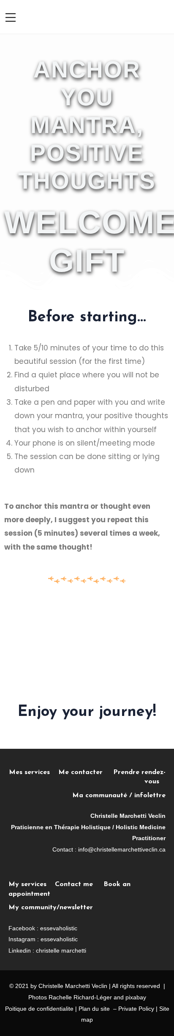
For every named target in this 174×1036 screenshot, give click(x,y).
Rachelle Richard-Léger (80, 997)
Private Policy (136, 1008)
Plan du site (94, 1008)
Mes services (29, 772)
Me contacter (85, 772)
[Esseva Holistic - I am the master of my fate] (110, 16)
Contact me (74, 884)
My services (27, 884)
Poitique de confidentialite (39, 1008)
